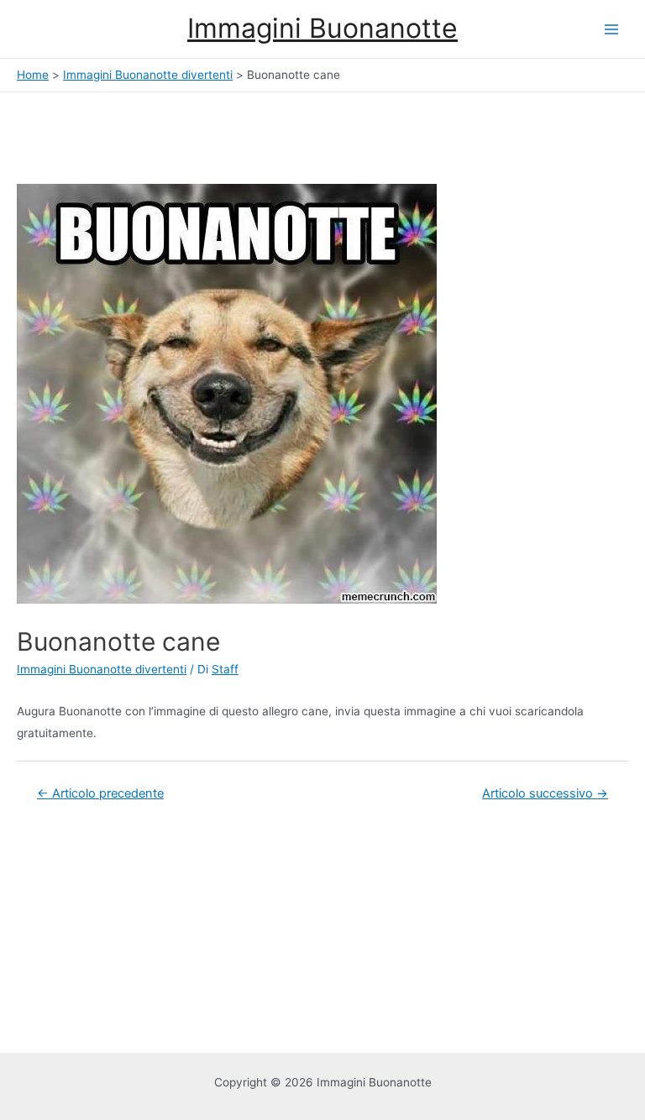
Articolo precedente (100, 793)
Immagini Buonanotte (322, 28)
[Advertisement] (134, 134)
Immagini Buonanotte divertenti (101, 669)
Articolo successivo (545, 793)
